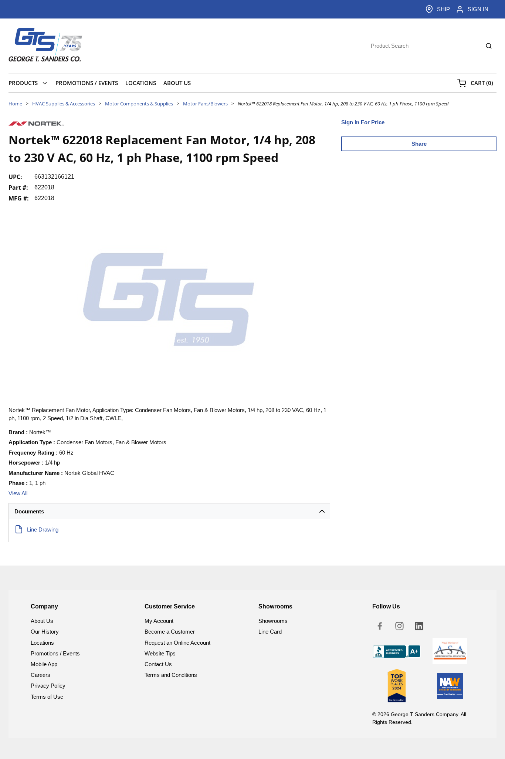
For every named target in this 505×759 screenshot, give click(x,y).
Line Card (270, 631)
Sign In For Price (362, 122)
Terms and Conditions (171, 675)
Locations (42, 643)
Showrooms (273, 621)
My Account (159, 621)
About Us (42, 621)
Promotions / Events (55, 653)
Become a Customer (170, 631)
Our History (45, 631)
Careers (40, 675)
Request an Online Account (177, 643)
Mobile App (44, 664)
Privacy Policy (48, 685)
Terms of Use (47, 697)
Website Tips (160, 653)
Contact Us (158, 664)
